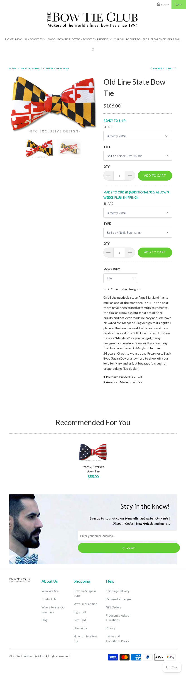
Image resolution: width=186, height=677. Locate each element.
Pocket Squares (137, 39)
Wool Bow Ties (59, 39)
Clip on (119, 39)
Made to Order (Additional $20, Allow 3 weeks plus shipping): (136, 195)
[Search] (93, 50)
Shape (108, 127)
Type (107, 147)
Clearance (158, 39)
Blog (44, 620)
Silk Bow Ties (33, 39)
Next (171, 68)
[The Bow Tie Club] (93, 20)
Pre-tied (102, 39)
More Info (111, 269)
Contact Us (49, 599)
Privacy (111, 628)
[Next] (94, 103)
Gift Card (80, 620)
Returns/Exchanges (118, 599)
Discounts (80, 628)
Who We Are (50, 591)
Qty (106, 166)
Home (9, 39)
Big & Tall (174, 39)
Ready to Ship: (114, 120)
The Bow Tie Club (32, 656)
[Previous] (14, 103)
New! (19, 39)
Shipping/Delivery (118, 591)
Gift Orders (113, 607)
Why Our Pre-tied (85, 604)
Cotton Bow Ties (83, 39)
